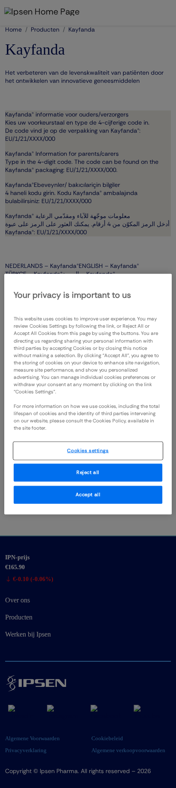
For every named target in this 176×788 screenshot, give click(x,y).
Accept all (88, 494)
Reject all (88, 472)
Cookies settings (88, 451)
